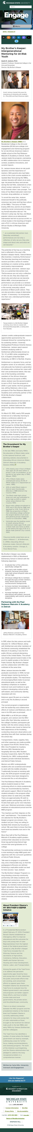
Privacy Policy (9, 1111)
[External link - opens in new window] (16, 1100)
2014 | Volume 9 (9, 32)
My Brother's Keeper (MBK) (12, 142)
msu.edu (26, 1115)
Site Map (24, 1108)
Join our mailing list (16, 1081)
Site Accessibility (22, 1111)
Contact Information (12, 1108)
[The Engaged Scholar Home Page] (16, 15)
